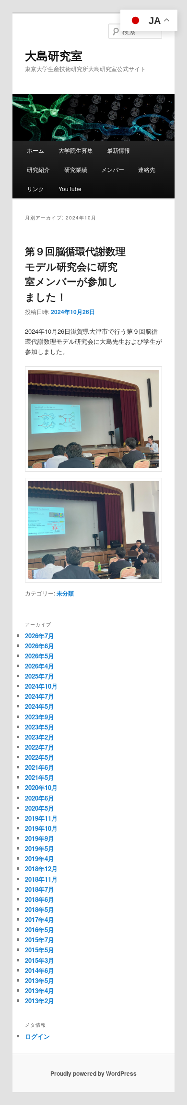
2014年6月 (39, 970)
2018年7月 (39, 889)
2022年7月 (39, 747)
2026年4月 (39, 665)
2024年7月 (39, 696)
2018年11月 (41, 879)
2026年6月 (39, 645)
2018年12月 (41, 868)
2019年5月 (39, 848)
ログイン (37, 1036)
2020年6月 (39, 797)
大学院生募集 (75, 150)
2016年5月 (39, 929)
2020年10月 (41, 787)
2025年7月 (39, 675)
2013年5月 (39, 980)
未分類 (65, 593)
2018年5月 (39, 909)
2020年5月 (39, 808)
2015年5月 (39, 949)
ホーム (35, 150)
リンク (35, 188)
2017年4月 (39, 919)
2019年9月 (39, 838)
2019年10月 (41, 828)
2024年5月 (39, 706)
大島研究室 (53, 55)
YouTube (70, 188)
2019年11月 (41, 818)
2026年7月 (39, 635)
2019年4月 (39, 858)
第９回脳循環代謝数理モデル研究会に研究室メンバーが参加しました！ (75, 273)
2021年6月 (39, 767)
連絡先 (146, 169)
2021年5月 (39, 777)
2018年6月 (39, 899)
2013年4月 (39, 990)
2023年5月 (39, 726)
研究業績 (75, 169)
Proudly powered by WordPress (93, 1073)
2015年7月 (39, 939)
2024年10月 (41, 686)
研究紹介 (38, 169)
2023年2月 (39, 736)
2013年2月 (39, 1000)
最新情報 (118, 150)
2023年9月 (39, 716)
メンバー (112, 169)
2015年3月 (39, 960)
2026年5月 (39, 655)
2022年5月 (39, 757)
